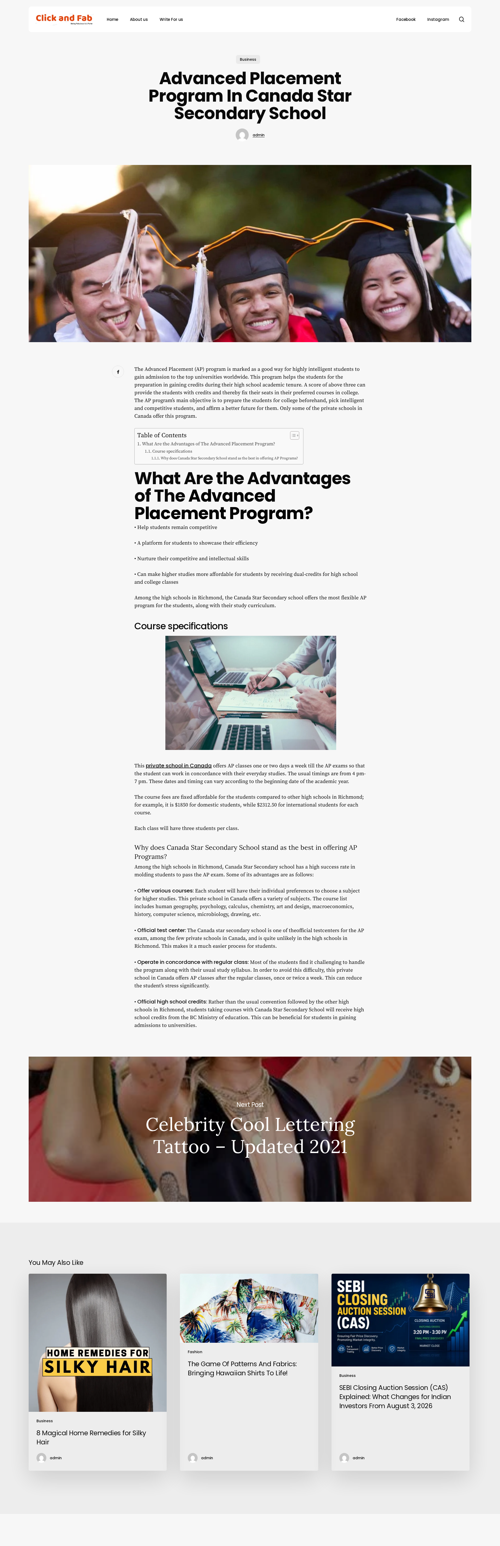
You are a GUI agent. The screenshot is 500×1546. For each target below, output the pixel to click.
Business (248, 59)
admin (259, 135)
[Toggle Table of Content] (292, 435)
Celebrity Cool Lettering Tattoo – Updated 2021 (250, 1129)
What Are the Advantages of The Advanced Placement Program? (208, 444)
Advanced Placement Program (219, 504)
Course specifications (172, 451)
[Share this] (118, 372)
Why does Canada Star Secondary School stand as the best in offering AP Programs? (229, 458)
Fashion (195, 1352)
